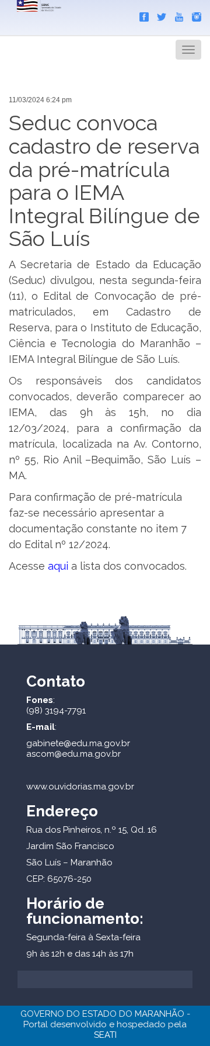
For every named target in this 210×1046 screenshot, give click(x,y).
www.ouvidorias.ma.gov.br (80, 786)
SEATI (105, 1035)
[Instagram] (193, 14)
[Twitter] (158, 14)
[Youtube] (176, 14)
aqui (58, 566)
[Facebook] (141, 14)
